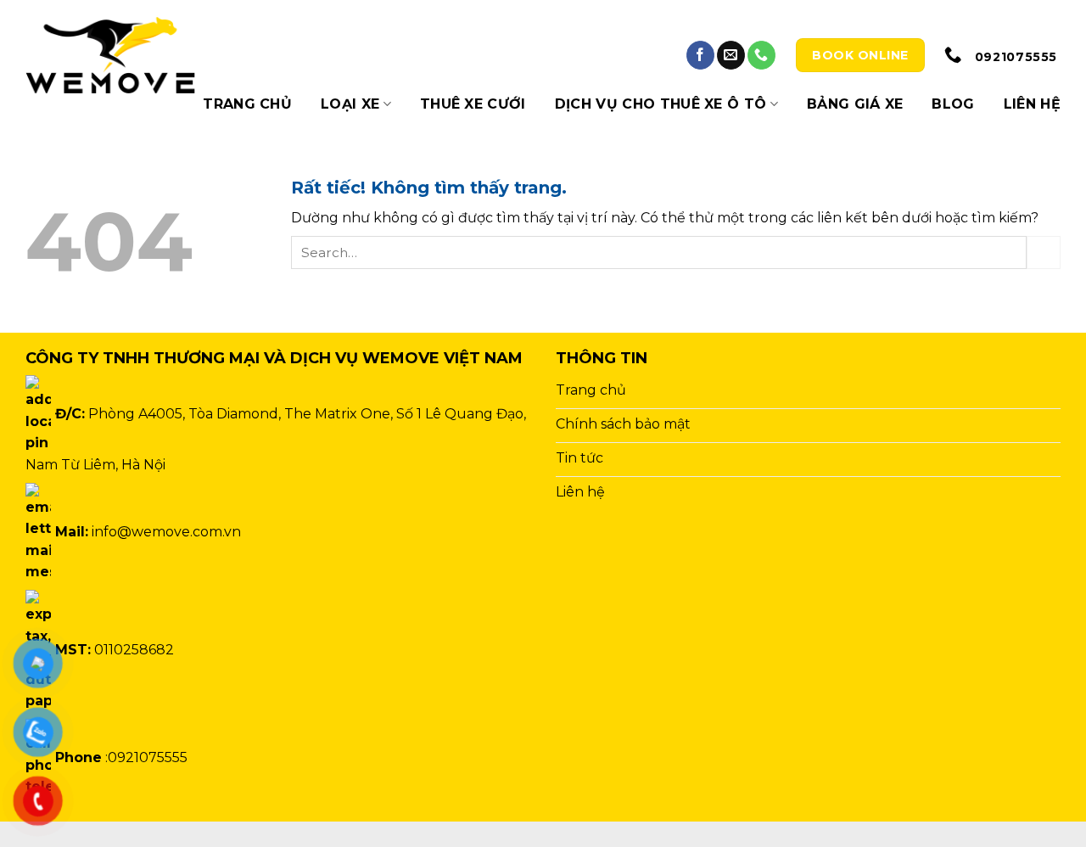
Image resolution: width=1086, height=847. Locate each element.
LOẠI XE (350, 104)
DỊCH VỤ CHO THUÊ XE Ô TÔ (661, 104)
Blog (953, 104)
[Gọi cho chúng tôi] (761, 55)
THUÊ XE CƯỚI (473, 104)
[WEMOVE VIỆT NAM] (110, 55)
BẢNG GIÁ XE (855, 104)
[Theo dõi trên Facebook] (700, 55)
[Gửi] (1044, 252)
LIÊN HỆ (1032, 104)
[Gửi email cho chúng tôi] (731, 55)
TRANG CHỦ (247, 104)
